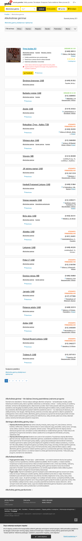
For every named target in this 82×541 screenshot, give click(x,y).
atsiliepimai (72, 61)
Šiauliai (47, 29)
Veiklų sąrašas (28, 2)
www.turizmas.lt (37, 514)
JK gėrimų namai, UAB (33, 168)
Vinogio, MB (28, 156)
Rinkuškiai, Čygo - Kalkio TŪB (36, 124)
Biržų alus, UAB (29, 216)
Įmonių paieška (18, 2)
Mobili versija (46, 502)
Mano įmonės (64, 2)
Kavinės (37, 52)
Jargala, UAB (28, 291)
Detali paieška (51, 9)
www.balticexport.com (49, 514)
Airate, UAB (28, 109)
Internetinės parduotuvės (42, 204)
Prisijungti (14, 511)
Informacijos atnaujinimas (67, 509)
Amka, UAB (28, 323)
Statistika (7, 511)
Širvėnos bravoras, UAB (33, 80)
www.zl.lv (16, 515)
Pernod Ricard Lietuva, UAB (35, 339)
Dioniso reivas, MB (31, 276)
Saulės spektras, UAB (15, 509)
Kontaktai (25, 509)
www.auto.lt (28, 514)
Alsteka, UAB (28, 231)
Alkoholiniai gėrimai (28, 52)
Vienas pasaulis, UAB (32, 200)
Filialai (73, 56)
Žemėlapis (72, 9)
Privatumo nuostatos (35, 509)
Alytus (68, 29)
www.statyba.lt (9, 514)
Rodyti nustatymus (70, 536)
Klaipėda (38, 29)
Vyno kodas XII (29, 48)
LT (74, 2)
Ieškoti (41, 9)
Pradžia (7, 502)
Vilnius (19, 29)
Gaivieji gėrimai (39, 144)
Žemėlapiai (36, 2)
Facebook (29, 73)
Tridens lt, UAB (29, 354)
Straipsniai (44, 2)
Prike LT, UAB (28, 260)
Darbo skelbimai (53, 2)
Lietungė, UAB (29, 247)
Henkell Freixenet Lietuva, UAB (36, 184)
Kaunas (28, 29)
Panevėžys (57, 29)
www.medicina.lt (18, 514)
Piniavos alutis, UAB (32, 307)
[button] (75, 29)
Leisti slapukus (42, 536)
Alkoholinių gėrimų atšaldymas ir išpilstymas (19, 23)
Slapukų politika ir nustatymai (50, 509)
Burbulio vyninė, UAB (32, 93)
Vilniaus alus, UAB (31, 140)
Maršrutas (39, 73)
